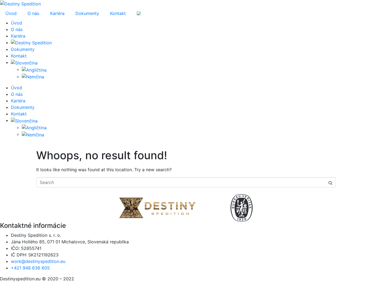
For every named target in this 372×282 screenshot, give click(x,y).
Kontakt (118, 13)
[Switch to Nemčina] (33, 76)
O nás (33, 13)
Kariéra (57, 13)
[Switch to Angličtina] (34, 69)
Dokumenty (87, 13)
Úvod (11, 13)
